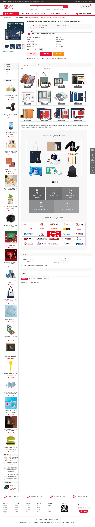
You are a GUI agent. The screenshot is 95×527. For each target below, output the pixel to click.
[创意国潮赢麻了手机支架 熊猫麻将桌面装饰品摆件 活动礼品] (11, 329)
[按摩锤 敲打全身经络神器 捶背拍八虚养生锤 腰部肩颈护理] (11, 366)
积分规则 (5, 511)
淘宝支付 (38, 511)
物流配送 (16, 505)
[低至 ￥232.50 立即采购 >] (28, 96)
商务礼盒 (21, 17)
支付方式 (39, 503)
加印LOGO (50, 505)
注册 (76, 1)
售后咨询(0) (47, 278)
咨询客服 (54, 58)
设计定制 (49, 509)
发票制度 (5, 509)
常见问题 (64, 13)
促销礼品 (32, 9)
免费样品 (5, 513)
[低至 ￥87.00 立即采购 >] (61, 113)
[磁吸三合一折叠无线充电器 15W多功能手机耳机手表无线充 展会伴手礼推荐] (11, 107)
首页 (23, 13)
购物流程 (5, 505)
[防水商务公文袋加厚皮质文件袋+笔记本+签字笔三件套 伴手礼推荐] (11, 311)
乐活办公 (16, 17)
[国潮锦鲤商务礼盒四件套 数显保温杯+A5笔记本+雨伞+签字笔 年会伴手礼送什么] (6, 487)
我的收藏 (85, 1)
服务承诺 (27, 505)
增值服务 (50, 503)
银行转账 (38, 507)
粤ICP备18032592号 (71, 522)
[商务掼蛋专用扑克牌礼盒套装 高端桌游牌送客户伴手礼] (11, 236)
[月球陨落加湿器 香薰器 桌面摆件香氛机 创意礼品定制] (11, 218)
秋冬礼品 (64, 9)
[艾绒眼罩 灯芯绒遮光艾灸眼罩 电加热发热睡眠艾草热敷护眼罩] (11, 440)
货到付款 (38, 509)
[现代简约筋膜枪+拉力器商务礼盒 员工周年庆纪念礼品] (11, 255)
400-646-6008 (63, 58)
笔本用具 (8, 64)
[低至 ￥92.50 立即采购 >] (28, 113)
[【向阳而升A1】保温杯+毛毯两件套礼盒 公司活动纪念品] (11, 162)
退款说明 (27, 511)
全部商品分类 (10, 14)
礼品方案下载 (44, 13)
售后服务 (28, 503)
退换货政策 (28, 507)
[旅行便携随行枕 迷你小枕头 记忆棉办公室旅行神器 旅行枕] (11, 385)
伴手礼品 (48, 9)
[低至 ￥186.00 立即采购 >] (61, 96)
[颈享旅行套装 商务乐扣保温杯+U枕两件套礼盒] (11, 274)
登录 (72, 1)
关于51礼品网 (39, 519)
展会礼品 (37, 9)
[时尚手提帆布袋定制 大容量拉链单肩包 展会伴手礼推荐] (11, 292)
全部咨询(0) (24, 278)
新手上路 (5, 503)
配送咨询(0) (39, 278)
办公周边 (8, 66)
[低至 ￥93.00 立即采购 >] (78, 79)
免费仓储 (49, 513)
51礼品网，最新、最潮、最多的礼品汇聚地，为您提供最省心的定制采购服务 (8, 7)
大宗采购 (51, 519)
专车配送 (16, 511)
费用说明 (16, 507)
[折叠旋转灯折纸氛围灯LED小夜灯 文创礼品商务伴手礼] (11, 125)
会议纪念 (54, 9)
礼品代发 (49, 511)
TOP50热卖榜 (29, 13)
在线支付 (38, 505)
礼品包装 (49, 507)
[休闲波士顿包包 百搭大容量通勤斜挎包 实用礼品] (11, 88)
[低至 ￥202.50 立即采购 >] (61, 79)
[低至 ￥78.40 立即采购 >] (44, 79)
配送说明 (16, 503)
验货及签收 (16, 509)
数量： (28, 49)
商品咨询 (49, 65)
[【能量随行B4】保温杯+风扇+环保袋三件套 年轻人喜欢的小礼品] (11, 144)
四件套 (26, 17)
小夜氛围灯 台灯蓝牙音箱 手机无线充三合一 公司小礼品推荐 (13, 459)
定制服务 (58, 13)
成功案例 (37, 13)
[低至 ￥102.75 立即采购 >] (78, 113)
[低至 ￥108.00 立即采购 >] (44, 113)
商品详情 (26, 65)
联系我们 (45, 519)
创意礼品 (59, 9)
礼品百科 (52, 13)
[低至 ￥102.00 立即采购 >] (78, 96)
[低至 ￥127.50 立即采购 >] (28, 79)
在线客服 (85, 511)
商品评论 (37, 65)
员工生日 (43, 9)
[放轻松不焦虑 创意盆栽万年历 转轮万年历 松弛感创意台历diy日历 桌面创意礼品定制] (11, 199)
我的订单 (80, 1)
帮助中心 (90, 1)
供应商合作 (56, 519)
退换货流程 (28, 509)
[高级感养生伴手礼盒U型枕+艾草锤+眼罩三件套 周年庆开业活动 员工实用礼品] (11, 181)
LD (60, 37)
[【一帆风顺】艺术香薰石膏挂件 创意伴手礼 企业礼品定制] (11, 403)
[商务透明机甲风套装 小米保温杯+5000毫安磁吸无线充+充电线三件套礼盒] (11, 348)
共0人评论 (41, 27)
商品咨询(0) (32, 278)
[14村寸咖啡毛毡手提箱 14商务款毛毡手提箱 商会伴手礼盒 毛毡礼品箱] (11, 422)
